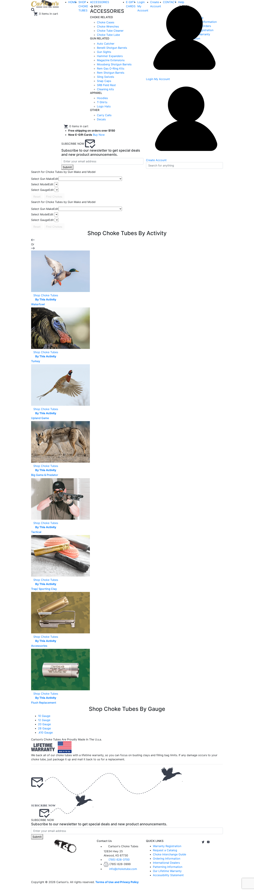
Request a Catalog (165, 850)
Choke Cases (105, 22)
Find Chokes (54, 196)
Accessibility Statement (168, 875)
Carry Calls (104, 115)
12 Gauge (44, 720)
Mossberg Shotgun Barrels (114, 64)
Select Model (42, 184)
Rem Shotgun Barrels (110, 72)
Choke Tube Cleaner (110, 30)
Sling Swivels (105, 76)
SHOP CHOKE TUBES (83, 6)
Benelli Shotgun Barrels (112, 47)
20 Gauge (44, 724)
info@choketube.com (123, 869)
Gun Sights (104, 52)
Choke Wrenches (108, 26)
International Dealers (166, 862)
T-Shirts (102, 102)
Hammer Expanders (110, 56)
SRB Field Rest (106, 85)
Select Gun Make (44, 178)
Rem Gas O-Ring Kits (110, 68)
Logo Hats (104, 106)
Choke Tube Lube (108, 34)
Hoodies (102, 98)
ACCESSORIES (99, 2)
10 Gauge (44, 716)
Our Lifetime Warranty (167, 871)
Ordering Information (166, 858)
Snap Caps (104, 81)
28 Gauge (44, 728)
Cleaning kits (105, 89)
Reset (37, 196)
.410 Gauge (45, 732)
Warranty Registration (167, 846)
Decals (101, 119)
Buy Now (99, 134)
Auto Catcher (105, 43)
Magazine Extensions (111, 60)
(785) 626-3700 (119, 859)
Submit (67, 167)
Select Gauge (42, 190)
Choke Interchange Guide (169, 854)
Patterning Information (167, 867)
